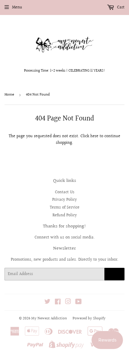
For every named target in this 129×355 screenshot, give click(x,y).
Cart (120, 7)
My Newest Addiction (49, 318)
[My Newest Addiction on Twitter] (47, 302)
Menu (17, 7)
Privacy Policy (64, 200)
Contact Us (64, 192)
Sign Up (114, 274)
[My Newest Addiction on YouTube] (78, 302)
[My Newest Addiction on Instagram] (68, 302)
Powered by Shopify (89, 318)
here (94, 136)
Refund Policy (64, 215)
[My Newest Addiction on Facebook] (58, 302)
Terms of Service (65, 207)
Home (9, 95)
